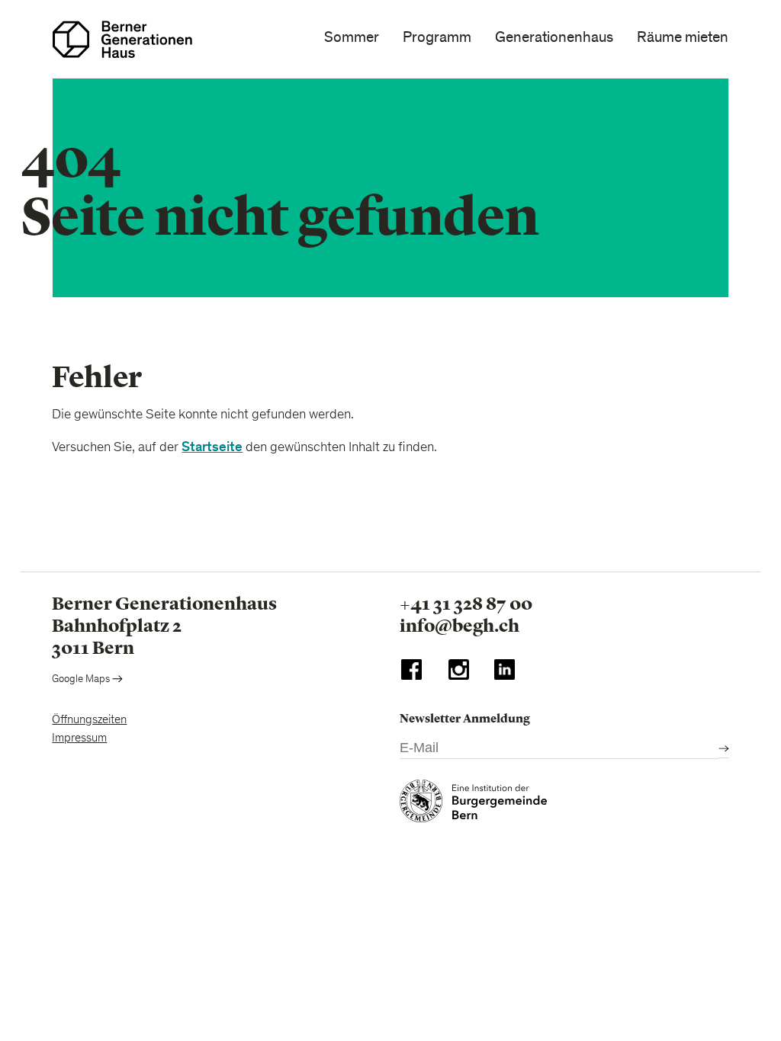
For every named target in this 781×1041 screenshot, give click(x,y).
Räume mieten (682, 37)
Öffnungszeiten (89, 720)
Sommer (351, 37)
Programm (437, 37)
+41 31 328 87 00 (466, 603)
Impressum (79, 738)
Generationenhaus (554, 37)
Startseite (212, 447)
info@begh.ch (459, 625)
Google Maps (82, 679)
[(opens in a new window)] (411, 673)
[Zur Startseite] (122, 39)
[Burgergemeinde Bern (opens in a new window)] (473, 805)
